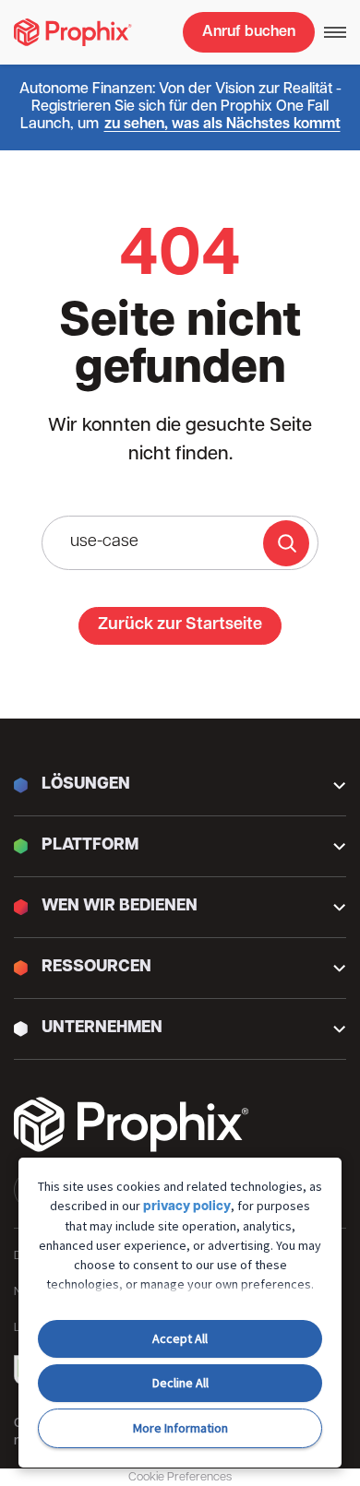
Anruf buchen (248, 32)
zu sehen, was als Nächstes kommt (222, 124)
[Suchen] (286, 543)
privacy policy (187, 1207)
